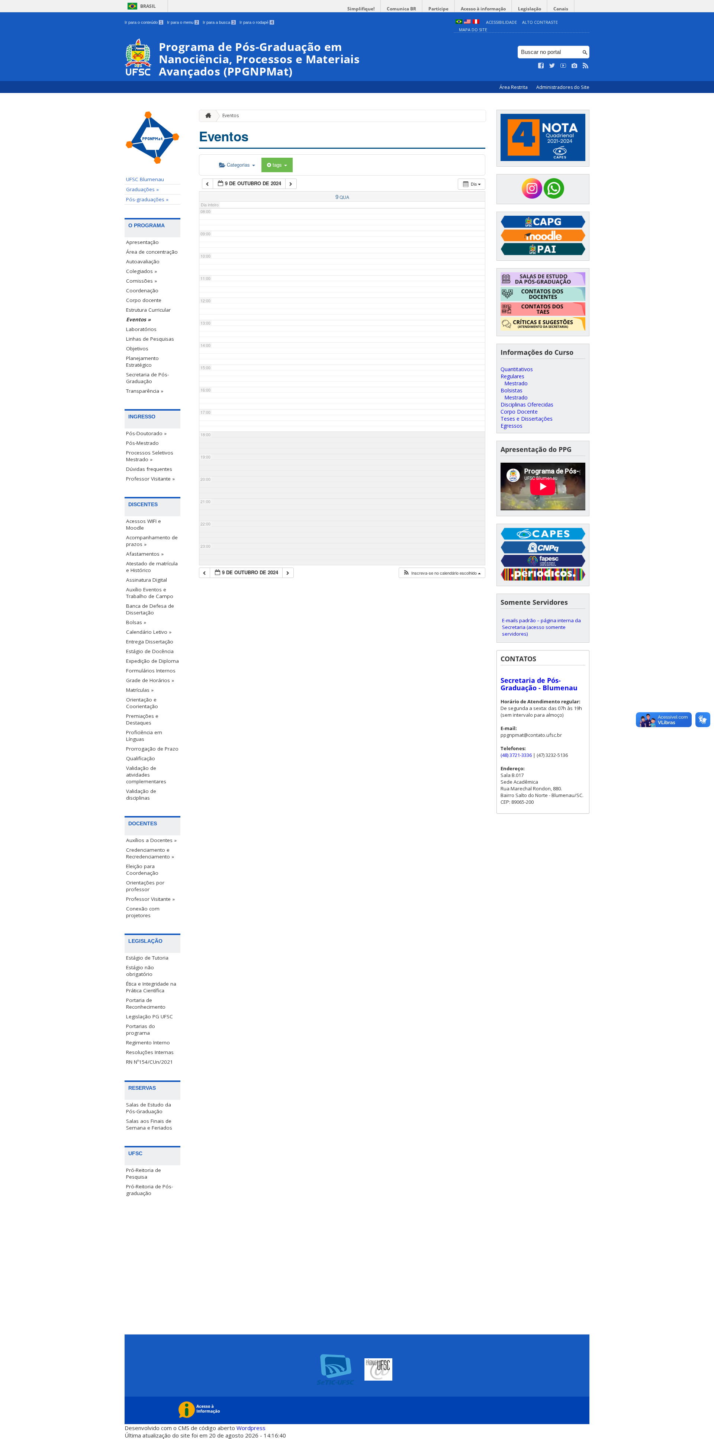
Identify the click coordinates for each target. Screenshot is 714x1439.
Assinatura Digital (146, 579)
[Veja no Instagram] (575, 66)
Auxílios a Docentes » (151, 840)
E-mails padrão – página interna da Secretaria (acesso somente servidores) (541, 627)
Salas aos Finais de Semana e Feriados (149, 1124)
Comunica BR (401, 9)
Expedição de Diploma (152, 661)
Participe (438, 9)
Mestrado (516, 383)
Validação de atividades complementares (146, 775)
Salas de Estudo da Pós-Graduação (148, 1108)
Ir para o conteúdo (143, 22)
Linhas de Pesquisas (150, 338)
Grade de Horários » (150, 680)
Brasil (148, 6)
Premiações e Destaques (142, 719)
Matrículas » (140, 690)
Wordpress (251, 1428)
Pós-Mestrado (142, 443)
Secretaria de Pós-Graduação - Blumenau (539, 684)
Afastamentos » (145, 553)
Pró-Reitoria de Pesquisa (143, 1173)
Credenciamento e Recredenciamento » (150, 853)
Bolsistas (511, 390)
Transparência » (144, 391)
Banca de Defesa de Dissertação (150, 609)
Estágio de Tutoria (147, 957)
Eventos (230, 115)
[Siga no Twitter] (552, 66)
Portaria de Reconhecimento (145, 1003)
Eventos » (138, 319)
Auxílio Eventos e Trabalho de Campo (149, 593)
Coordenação (142, 290)
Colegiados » (141, 271)
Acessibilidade (501, 22)
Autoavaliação (143, 261)
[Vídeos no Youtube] (563, 66)
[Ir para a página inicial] (206, 116)
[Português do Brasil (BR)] (459, 22)
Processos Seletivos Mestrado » (149, 456)
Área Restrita (514, 87)
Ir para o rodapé (256, 22)
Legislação (529, 9)
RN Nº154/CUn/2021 (149, 1062)
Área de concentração (152, 251)
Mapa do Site (473, 29)
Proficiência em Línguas (144, 735)
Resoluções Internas (150, 1052)
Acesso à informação (483, 9)
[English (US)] (467, 22)
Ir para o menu (182, 22)
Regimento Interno (148, 1042)
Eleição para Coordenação (142, 869)
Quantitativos (517, 369)
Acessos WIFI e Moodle (143, 524)
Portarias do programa (140, 1029)
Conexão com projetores (143, 912)
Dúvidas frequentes (149, 469)
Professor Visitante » (150, 478)
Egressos (511, 425)
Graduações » (142, 189)
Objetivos (137, 348)
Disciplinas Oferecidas (527, 404)
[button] (442, 573)
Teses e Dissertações (527, 418)
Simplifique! (360, 9)
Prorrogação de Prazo (152, 748)
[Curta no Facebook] (541, 66)
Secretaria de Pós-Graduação (147, 378)
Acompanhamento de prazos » (152, 540)
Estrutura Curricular (148, 309)
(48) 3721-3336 (516, 755)
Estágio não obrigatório (140, 970)
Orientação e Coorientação (142, 703)
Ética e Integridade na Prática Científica (151, 987)
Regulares (512, 376)
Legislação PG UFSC (149, 1016)
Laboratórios (141, 329)
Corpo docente (143, 300)
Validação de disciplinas (141, 794)
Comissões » (141, 280)
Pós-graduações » (147, 199)
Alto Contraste (540, 22)
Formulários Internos (151, 670)
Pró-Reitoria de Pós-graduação (149, 1190)
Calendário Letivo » (148, 632)
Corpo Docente (519, 411)
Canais (560, 9)
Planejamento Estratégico (142, 361)
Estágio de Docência (150, 651)
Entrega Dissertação (149, 641)
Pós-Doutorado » (146, 433)
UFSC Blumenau (145, 179)
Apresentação (142, 242)
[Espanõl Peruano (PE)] (476, 22)
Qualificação (140, 758)
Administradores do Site (562, 87)
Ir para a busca (219, 22)
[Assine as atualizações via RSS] (586, 66)
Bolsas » (136, 622)
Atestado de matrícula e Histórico (152, 567)
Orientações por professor (145, 886)
